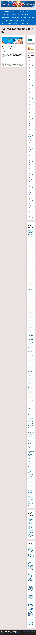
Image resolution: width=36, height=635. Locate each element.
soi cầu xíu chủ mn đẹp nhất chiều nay (30, 401)
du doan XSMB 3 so (30, 564)
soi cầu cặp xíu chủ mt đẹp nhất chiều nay (30, 331)
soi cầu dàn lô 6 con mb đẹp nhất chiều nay (30, 286)
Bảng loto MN (30, 492)
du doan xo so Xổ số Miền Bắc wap (31, 560)
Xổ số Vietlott (30, 436)
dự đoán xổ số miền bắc (30, 576)
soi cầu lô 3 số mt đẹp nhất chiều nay (31, 343)
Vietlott (22, 20)
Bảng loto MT (30, 490)
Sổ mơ (28, 23)
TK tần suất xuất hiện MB (9, 65)
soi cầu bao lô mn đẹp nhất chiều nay (31, 371)
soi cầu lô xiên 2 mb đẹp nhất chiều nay (30, 300)
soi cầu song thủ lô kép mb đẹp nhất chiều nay (30, 316)
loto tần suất (7, 63)
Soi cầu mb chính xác (5, 14)
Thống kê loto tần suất (7, 64)
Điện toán (29, 20)
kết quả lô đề (31, 587)
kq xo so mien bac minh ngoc (31, 582)
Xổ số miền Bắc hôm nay (30, 624)
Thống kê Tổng (30, 469)
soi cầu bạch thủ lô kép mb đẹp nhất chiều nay (30, 249)
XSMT (3, 20)
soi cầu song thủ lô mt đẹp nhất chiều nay (30, 360)
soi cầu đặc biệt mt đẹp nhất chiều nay (31, 335)
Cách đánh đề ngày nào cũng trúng (31, 556)
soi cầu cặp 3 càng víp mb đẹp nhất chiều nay (30, 258)
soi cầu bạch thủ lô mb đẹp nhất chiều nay (30, 254)
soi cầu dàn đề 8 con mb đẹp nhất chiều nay (30, 270)
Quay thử (22, 23)
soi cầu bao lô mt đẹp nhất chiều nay (31, 327)
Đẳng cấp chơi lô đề (15, 17)
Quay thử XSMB (30, 497)
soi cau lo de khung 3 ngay (30, 609)
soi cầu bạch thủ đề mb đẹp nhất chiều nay (30, 246)
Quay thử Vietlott (30, 503)
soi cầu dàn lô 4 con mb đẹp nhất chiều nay (30, 281)
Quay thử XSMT (30, 501)
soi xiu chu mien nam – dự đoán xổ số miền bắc (10, 11)
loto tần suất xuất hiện (12, 63)
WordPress (9, 632)
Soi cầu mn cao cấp (25, 14)
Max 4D (32, 106)
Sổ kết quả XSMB (30, 425)
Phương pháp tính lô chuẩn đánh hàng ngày (31, 595)
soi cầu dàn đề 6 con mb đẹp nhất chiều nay (30, 265)
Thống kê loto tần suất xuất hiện (15, 64)
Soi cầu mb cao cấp (23, 11)
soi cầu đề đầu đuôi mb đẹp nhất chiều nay (31, 296)
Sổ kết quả (16, 20)
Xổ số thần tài (30, 441)
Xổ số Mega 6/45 (30, 434)
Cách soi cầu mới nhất (5, 17)
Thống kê (9, 23)
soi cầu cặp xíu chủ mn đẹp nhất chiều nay (30, 367)
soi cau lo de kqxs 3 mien (30, 612)
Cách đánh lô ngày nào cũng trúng (30, 553)
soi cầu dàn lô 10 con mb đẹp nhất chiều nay (30, 277)
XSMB (29, 17)
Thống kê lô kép (30, 478)
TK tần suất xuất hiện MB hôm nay (17, 65)
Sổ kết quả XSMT (30, 421)
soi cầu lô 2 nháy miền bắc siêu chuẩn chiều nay (30, 238)
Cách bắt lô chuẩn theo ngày (30, 548)
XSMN (33, 17)
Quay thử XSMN (30, 499)
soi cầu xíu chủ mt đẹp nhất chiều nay (31, 356)
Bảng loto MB (30, 494)
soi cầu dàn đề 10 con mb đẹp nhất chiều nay (31, 274)
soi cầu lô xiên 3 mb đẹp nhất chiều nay (30, 304)
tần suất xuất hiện (17, 63)
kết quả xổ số (23, 17)
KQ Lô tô (15, 23)
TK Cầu (3, 23)
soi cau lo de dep (31, 606)
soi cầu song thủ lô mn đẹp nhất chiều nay (30, 397)
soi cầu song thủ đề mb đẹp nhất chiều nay (30, 312)
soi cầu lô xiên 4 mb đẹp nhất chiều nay (30, 308)
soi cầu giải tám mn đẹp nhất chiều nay (30, 379)
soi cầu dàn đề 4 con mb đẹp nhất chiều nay (30, 261)
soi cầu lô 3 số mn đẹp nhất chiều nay (30, 383)
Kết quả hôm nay (9, 20)
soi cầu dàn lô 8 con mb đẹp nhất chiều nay (30, 292)
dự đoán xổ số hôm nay (30, 573)
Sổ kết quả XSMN (30, 423)
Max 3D (32, 102)
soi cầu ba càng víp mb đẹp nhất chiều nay (30, 242)
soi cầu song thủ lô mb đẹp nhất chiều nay (30, 320)
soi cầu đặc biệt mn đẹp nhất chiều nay (30, 375)
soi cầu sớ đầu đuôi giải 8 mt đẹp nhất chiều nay (31, 347)
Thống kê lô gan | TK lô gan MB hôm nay (30, 482)
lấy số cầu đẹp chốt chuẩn (30, 593)
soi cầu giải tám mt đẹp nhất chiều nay (31, 339)
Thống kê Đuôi (30, 474)
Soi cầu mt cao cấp (16, 14)
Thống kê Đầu (30, 476)
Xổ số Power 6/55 (31, 432)
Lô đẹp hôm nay (30, 588)
